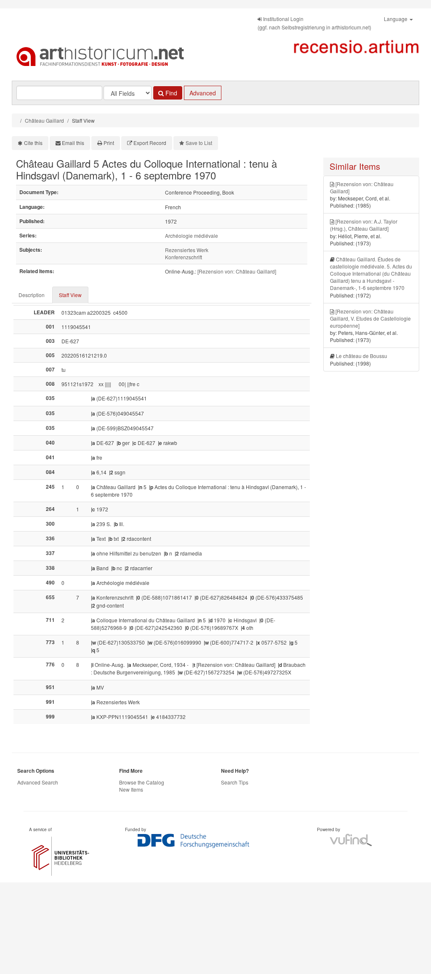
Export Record (149, 142)
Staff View (70, 294)
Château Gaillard (44, 120)
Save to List (199, 142)
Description (32, 294)
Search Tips (234, 782)
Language (396, 18)
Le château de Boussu (361, 355)
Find (170, 93)
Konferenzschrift (183, 257)
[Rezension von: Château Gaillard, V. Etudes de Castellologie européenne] (370, 318)
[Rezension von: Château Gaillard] (236, 271)
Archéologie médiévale (191, 235)
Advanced (202, 93)
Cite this (33, 142)
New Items (131, 789)
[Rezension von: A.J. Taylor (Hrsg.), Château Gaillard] (363, 225)
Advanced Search (37, 782)
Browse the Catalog (141, 782)
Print (109, 142)
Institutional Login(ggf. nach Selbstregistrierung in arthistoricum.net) (314, 23)
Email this (73, 142)
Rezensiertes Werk (186, 249)
